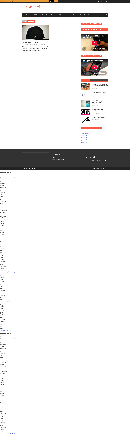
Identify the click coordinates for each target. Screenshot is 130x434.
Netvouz (2, 239)
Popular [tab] (85, 80)
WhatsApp (90, 162)
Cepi (91, 157)
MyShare (2, 232)
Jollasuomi (32, 6)
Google (2, 203)
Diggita (2, 268)
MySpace (2, 234)
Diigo (1, 196)
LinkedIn (2, 221)
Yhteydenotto (77, 14)
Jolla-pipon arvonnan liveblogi (30, 42)
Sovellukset (50, 14)
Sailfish (103, 160)
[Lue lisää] (37, 50)
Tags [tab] (103, 80)
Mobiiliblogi (84, 142)
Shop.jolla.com (85, 140)
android (83, 157)
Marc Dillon (103, 157)
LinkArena (2, 218)
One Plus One (89, 160)
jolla (94, 157)
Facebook (2, 180)
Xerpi (1, 265)
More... (1, 299)
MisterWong (3, 227)
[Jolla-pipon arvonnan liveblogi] (35, 32)
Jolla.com (83, 131)
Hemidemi (2, 212)
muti (1, 230)
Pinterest (2, 182)
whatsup (93, 162)
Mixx (1, 228)
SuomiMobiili (84, 137)
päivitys (98, 160)
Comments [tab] (94, 80)
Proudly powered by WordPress (100, 168)
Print (1, 270)
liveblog (99, 157)
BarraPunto (3, 183)
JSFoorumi (33, 14)
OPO (93, 160)
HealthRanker (3, 210)
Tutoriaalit (60, 14)
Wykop (1, 263)
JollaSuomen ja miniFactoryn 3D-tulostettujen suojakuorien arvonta (100, 84)
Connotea (2, 189)
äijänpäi (105, 162)
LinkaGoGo (3, 219)
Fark (1, 200)
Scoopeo (2, 248)
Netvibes (2, 236)
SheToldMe (3, 266)
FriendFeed (3, 201)
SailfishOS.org (85, 135)
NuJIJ (1, 241)
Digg (1, 194)
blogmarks (3, 187)
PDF (1, 243)
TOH (88, 162)
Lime (97, 157)
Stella (86, 162)
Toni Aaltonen (35, 44)
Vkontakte (2, 261)
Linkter (2, 223)
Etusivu (25, 14)
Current (2, 191)
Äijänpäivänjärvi (101, 162)
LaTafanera (3, 216)
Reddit (1, 246)
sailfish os (83, 162)
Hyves (1, 214)
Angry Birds (88, 157)
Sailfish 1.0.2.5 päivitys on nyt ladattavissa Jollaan (99, 101)
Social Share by (4, 272)
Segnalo (2, 250)
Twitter (2, 257)
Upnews (2, 259)
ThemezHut (33, 168)
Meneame (2, 225)
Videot (68, 14)
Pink (94, 160)
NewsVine (2, 237)
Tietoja (86, 14)
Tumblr (2, 256)
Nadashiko (85, 160)
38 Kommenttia (44, 44)
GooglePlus (3, 205)
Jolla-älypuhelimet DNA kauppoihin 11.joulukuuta (97, 110)
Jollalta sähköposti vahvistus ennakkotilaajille (98, 118)
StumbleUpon (3, 252)
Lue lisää (56, 1)
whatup (97, 162)
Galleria (41, 14)
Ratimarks (2, 245)
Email (1, 198)
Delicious (2, 192)
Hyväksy (51, 1)
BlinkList (2, 185)
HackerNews (3, 207)
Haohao (2, 209)
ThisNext (2, 254)
